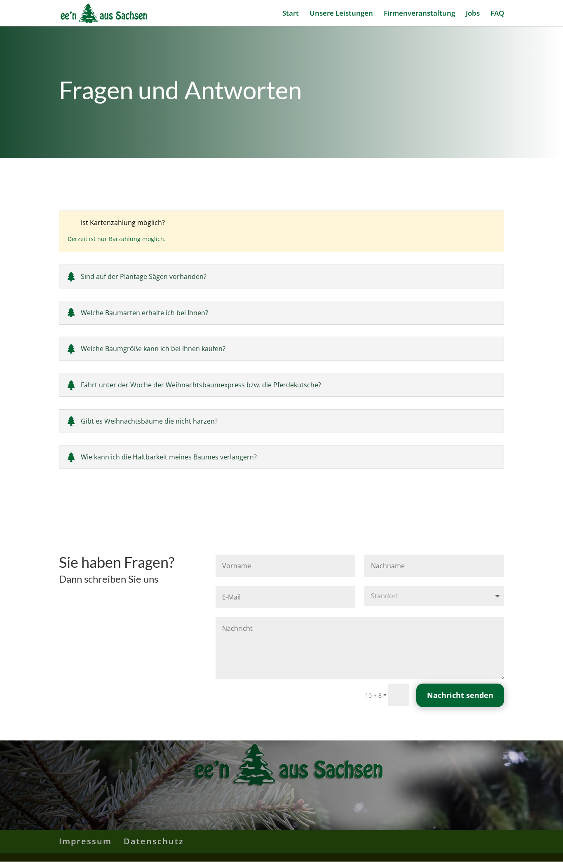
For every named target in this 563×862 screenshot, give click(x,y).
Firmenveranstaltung (419, 14)
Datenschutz (154, 841)
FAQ (497, 14)
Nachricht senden (460, 695)
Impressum (85, 841)
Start (290, 14)
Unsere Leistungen (341, 14)
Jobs (473, 14)
